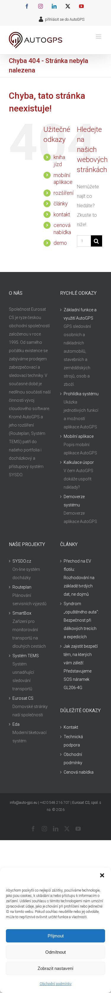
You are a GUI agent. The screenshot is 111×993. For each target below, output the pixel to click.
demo (60, 243)
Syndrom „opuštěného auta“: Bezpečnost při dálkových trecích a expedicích (81, 620)
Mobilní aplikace (79, 436)
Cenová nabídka (79, 772)
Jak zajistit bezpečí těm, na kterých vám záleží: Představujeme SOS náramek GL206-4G (81, 667)
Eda (16, 724)
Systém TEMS (25, 655)
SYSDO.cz (21, 561)
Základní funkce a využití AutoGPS (80, 313)
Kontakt (71, 727)
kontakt (62, 214)
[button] (102, 875)
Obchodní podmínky (56, 984)
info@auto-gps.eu (23, 803)
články (61, 203)
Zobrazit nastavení (55, 968)
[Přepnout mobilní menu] (99, 36)
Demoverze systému (74, 500)
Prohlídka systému (81, 393)
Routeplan (21, 587)
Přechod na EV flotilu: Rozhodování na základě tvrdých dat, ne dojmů (79, 578)
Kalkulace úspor (79, 462)
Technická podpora (73, 740)
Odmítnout (55, 952)
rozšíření (63, 193)
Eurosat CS (22, 698)
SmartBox (21, 613)
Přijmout (56, 935)
